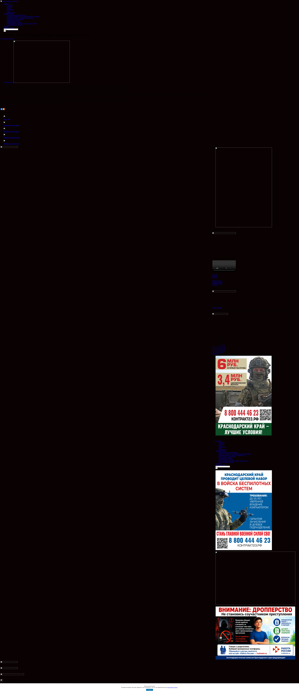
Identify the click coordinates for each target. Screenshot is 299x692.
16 (222, 348)
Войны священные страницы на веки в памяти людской (233, 460)
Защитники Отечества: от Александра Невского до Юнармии (235, 453)
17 (224, 348)
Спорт (220, 448)
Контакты (215, 277)
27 (217, 352)
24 (224, 350)
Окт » (217, 353)
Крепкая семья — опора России (227, 456)
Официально (222, 446)
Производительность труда (11, 125)
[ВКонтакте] (1, 109)
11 (213, 348)
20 (217, 350)
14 (219, 348)
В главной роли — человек (226, 459)
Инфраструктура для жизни (11, 137)
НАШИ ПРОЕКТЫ (221, 451)
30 (222, 352)
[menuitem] (151, 8)
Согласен (149, 689)
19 (215, 350)
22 (220, 350)
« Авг (213, 353)
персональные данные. (172, 687)
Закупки (214, 285)
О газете (214, 276)
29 (220, 352)
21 (219, 350)
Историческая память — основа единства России (232, 455)
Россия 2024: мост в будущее (226, 462)
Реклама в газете (216, 280)
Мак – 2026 (7, 119)
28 (219, 352)
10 (224, 347)
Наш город (221, 442)
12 (215, 348)
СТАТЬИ (218, 463)
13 (217, 348)
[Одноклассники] (4, 109)
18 (213, 350)
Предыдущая (4, 38)
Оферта (214, 307)
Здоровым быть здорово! (225, 458)
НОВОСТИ (219, 441)
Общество (221, 444)
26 (215, 352)
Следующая (11, 38)
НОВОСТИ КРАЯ (220, 465)
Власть (220, 445)
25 (213, 352)
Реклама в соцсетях (217, 282)
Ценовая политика (217, 283)
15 (220, 348)
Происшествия (223, 449)
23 (222, 350)
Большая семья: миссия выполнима (228, 452)
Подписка (215, 274)
